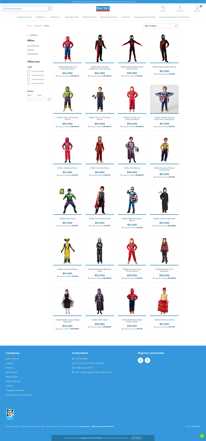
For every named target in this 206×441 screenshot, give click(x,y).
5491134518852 (81, 359)
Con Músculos (33, 46)
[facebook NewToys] (6, 2)
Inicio (29, 26)
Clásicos (30, 50)
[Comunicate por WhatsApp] (202, 436)
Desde (29, 95)
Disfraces (40, 17)
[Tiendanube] (192, 426)
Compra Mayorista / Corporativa (174, 17)
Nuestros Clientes (108, 17)
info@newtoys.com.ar (84, 368)
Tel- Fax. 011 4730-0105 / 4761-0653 (89, 363)
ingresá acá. (85, 426)
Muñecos (55, 17)
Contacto (125, 17)
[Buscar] (49, 8)
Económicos (32, 54)
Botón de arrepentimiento (102, 426)
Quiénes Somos (24, 17)
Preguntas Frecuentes (144, 17)
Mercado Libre (72, 17)
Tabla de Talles (89, 17)
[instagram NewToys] (3, 2)
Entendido (136, 438)
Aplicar (49, 99)
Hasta (39, 95)
